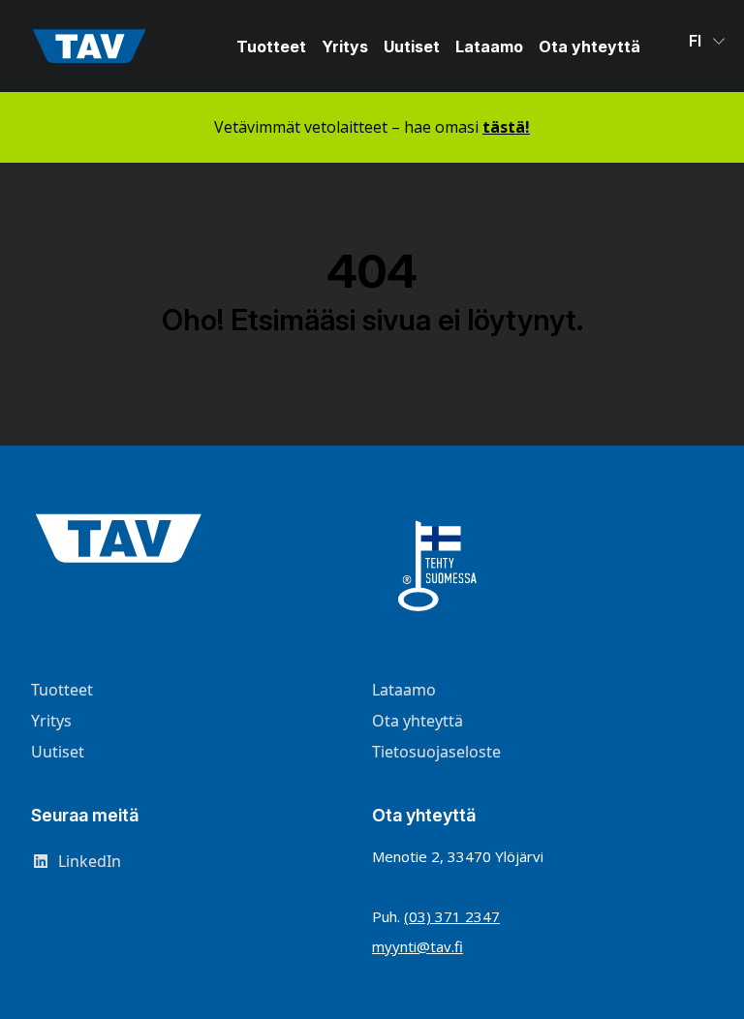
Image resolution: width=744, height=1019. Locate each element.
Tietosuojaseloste (436, 751)
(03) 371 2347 (452, 916)
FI (697, 40)
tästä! (506, 127)
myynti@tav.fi (417, 946)
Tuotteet (271, 46)
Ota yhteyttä (589, 46)
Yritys (345, 46)
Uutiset (412, 46)
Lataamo (489, 46)
